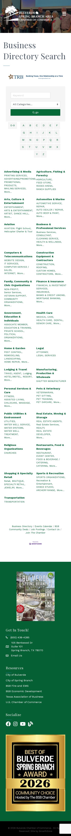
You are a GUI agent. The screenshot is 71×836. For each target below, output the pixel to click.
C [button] (37, 125)
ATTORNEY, (42, 352)
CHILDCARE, (11, 402)
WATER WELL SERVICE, (17, 424)
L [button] (56, 132)
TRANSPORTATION (14, 501)
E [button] (50, 125)
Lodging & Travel (15, 369)
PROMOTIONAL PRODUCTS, (12, 184)
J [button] (43, 132)
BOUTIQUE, (18, 481)
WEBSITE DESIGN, (14, 260)
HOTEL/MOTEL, (13, 376)
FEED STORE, (44, 182)
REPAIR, (40, 206)
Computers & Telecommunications (18, 254)
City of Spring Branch (19, 680)
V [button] (43, 146)
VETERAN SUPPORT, (15, 295)
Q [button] (51, 139)
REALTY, (40, 427)
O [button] (37, 139)
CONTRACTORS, (45, 274)
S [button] (23, 146)
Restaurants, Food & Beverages (50, 446)
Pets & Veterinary (48, 388)
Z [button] (43, 154)
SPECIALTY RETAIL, (14, 484)
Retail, (7, 481)
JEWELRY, (9, 487)
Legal (40, 348)
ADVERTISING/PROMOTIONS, (20, 178)
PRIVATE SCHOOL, (14, 331)
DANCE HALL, (21, 213)
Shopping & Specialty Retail (18, 475)
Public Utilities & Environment (15, 415)
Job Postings (38, 529)
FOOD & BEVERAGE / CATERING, (48, 461)
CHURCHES (10, 452)
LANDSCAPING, (12, 358)
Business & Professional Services (51, 226)
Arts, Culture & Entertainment (14, 201)
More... (8, 191)
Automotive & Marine (50, 199)
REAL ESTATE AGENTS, (49, 421)
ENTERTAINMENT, (14, 207)
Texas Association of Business (24, 696)
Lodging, (27, 373)
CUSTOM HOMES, (46, 270)
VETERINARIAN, (44, 392)
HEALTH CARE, (44, 320)
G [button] (24, 132)
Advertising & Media (17, 171)
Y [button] (37, 154)
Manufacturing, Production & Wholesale (46, 373)
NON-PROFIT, (11, 289)
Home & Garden (14, 348)
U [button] (36, 146)
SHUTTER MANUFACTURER (51, 381)
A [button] (23, 125)
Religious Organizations (13, 446)
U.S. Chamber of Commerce (24, 702)
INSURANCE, (43, 292)
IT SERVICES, (11, 263)
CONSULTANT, (44, 235)
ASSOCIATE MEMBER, (16, 324)
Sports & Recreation (50, 473)
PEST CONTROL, (13, 352)
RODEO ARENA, (44, 186)
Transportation (14, 497)
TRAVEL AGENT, (13, 373)
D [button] (44, 125)
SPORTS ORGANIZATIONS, (50, 477)
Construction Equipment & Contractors (45, 256)
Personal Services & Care (17, 390)
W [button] (50, 146)
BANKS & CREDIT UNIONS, (50, 295)
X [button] (57, 146)
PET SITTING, (43, 395)
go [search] (37, 112)
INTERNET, (10, 273)
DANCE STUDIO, (45, 487)
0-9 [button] (12, 125)
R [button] (57, 139)
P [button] (44, 139)
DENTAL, (59, 320)
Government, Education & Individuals (12, 316)
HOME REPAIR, (12, 361)
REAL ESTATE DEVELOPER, (44, 433)
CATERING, (42, 465)
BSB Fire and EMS (17, 685)
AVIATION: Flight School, (17, 228)
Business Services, (46, 232)
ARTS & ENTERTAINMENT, (18, 210)
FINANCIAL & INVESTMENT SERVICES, (51, 287)
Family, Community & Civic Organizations (18, 283)
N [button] (30, 139)
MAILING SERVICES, (15, 188)
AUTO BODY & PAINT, (47, 213)
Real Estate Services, (47, 424)
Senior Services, (13, 292)
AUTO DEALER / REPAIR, (50, 209)
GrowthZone (45, 831)
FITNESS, (9, 396)
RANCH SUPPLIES (46, 189)
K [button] (50, 132)
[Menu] (64, 14)
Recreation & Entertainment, (44, 482)
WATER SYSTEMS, (14, 427)
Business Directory (22, 526)
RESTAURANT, (44, 452)
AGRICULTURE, (44, 179)
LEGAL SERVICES (46, 355)
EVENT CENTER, (45, 456)
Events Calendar (43, 526)
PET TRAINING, (44, 399)
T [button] (30, 146)
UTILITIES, (10, 421)
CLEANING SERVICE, (47, 238)
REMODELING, (12, 355)
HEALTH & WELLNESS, (49, 241)
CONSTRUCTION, (45, 264)
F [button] (57, 125)
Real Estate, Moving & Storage (51, 415)
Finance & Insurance (50, 281)
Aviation (9, 224)
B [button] (30, 125)
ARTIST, (8, 213)
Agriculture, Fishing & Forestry (50, 173)
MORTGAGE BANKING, (48, 298)
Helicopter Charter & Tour (18, 231)
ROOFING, (41, 267)
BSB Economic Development (24, 691)
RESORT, (27, 376)
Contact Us (53, 529)
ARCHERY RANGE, (46, 490)
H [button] (31, 132)
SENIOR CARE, (44, 323)
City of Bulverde (16, 674)
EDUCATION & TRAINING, (18, 327)
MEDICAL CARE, (45, 317)
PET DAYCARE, (44, 402)
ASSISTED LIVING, (14, 399)
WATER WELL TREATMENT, (11, 433)
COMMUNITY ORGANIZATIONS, (13, 301)
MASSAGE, (25, 402)
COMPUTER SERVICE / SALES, (16, 268)
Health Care (44, 312)
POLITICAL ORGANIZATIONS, (13, 336)
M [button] (23, 139)
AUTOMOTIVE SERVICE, (49, 203)
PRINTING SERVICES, (15, 175)
